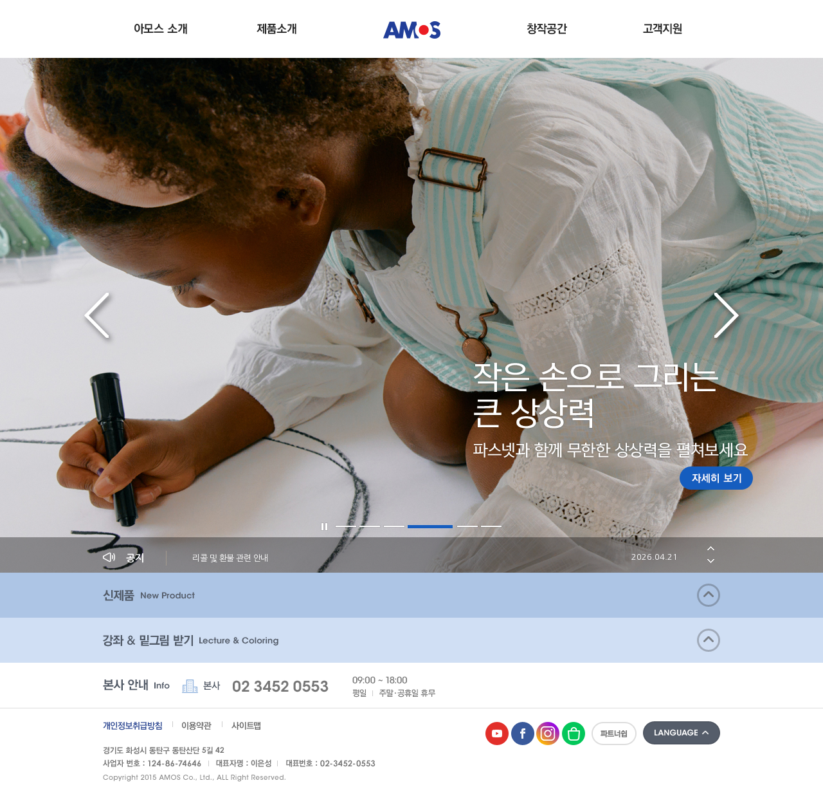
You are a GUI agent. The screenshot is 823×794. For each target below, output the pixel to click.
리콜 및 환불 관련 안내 (435, 557)
